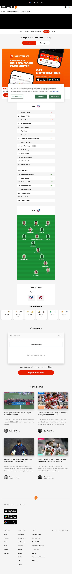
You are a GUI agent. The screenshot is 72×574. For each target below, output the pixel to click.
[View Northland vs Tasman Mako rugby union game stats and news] (53, 315)
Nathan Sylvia (25, 182)
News (3, 12)
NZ (19, 561)
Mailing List (21, 542)
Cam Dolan (25, 127)
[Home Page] (9, 7)
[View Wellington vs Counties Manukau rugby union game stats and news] (41, 315)
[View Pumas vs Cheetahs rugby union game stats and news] (6, 315)
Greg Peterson (26, 124)
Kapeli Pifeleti (25, 116)
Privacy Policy (36, 534)
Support (34, 553)
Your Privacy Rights (17, 96)
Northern (20, 549)
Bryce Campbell (26, 157)
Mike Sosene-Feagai (27, 174)
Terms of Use (36, 538)
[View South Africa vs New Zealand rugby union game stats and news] (18, 315)
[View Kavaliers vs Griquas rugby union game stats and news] (64, 315)
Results (6, 542)
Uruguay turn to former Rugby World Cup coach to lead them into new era (18, 460)
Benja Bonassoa (26, 186)
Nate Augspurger (27, 150)
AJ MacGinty (25, 146)
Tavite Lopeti (25, 201)
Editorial (34, 561)
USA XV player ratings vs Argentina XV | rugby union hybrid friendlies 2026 (52, 460)
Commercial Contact (38, 557)
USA (28, 43)
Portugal (43, 43)
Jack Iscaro (25, 178)
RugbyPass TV (26, 12)
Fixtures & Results (13, 12)
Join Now (21, 534)
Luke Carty (24, 197)
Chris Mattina (25, 193)
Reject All (41, 96)
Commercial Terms (38, 546)
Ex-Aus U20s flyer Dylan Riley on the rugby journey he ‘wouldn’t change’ (52, 414)
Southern (20, 553)
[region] (36, 93)
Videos (6, 549)
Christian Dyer (26, 161)
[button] (70, 12)
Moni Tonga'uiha (26, 189)
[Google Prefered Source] (36, 522)
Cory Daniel (25, 135)
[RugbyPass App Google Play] (36, 517)
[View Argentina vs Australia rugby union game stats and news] (29, 315)
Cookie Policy (36, 542)
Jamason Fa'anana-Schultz (30, 138)
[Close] (61, 86)
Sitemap (6, 553)
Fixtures (6, 538)
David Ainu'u (25, 112)
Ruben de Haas (26, 142)
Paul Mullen (25, 120)
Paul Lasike (25, 153)
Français (20, 565)
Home (5, 534)
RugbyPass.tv (22, 538)
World (20, 557)
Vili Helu (24, 131)
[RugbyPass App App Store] (36, 511)
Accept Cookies (55, 96)
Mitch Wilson (25, 165)
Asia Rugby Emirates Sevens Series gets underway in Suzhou (17, 414)
